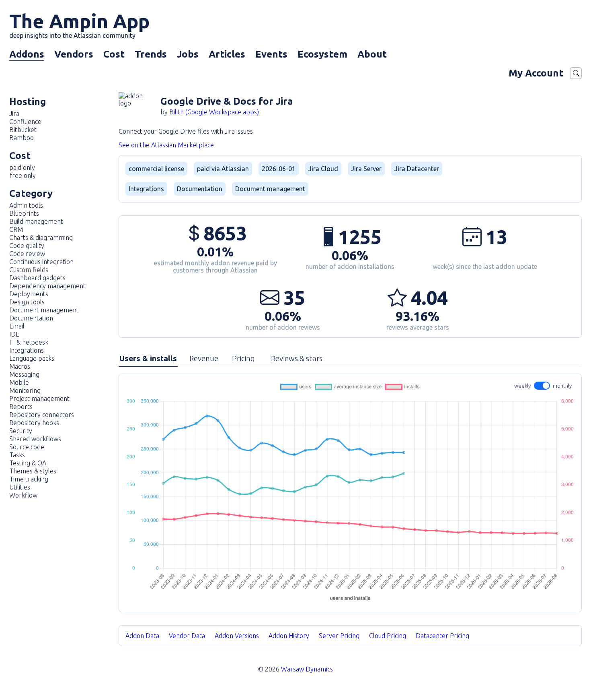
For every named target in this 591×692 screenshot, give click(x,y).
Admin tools (26, 205)
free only (22, 175)
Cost (114, 54)
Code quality (26, 245)
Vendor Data (187, 635)
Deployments (28, 293)
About (372, 54)
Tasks (17, 455)
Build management (36, 221)
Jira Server (366, 168)
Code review (27, 253)
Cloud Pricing (387, 635)
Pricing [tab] (243, 358)
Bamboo (21, 137)
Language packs (31, 358)
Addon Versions (237, 635)
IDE (14, 334)
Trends (151, 54)
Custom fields (28, 269)
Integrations (26, 350)
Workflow (23, 495)
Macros (19, 366)
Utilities (19, 487)
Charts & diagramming (41, 237)
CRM (16, 229)
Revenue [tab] (203, 358)
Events (271, 54)
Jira (14, 113)
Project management (39, 398)
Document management (44, 310)
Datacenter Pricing (442, 635)
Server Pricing (339, 635)
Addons (26, 54)
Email (17, 326)
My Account (536, 73)
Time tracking (28, 479)
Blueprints (24, 213)
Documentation (31, 318)
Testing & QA (27, 463)
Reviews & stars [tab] (296, 358)
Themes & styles (32, 471)
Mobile (19, 382)
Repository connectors (41, 414)
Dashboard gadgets (37, 277)
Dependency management (47, 285)
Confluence (25, 121)
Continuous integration (41, 261)
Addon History (289, 635)
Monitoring (25, 390)
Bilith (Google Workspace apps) (214, 112)
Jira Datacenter (416, 168)
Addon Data (142, 635)
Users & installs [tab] (148, 358)
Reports (21, 406)
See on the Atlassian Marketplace (166, 145)
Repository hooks (34, 422)
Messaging (24, 374)
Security (20, 430)
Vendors (73, 54)
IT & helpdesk (28, 342)
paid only (22, 167)
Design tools (27, 302)
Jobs (188, 54)
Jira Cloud (323, 168)
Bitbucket (23, 129)
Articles (227, 54)
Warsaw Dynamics (307, 669)
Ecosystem (322, 54)
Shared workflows (35, 438)
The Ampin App (79, 24)
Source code (26, 446)
